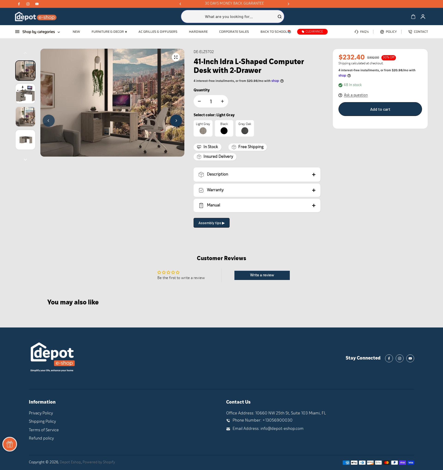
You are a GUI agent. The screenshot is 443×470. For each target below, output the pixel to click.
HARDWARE (198, 31)
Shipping (344, 63)
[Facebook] (19, 4)
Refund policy (41, 438)
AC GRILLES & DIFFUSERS (157, 31)
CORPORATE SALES (234, 31)
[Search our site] (280, 16)
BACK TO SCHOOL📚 (275, 31)
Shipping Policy (42, 421)
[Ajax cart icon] (413, 16)
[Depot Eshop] (36, 16)
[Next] (288, 4)
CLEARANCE (314, 31)
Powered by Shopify (99, 462)
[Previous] (180, 4)
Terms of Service (44, 430)
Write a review (262, 275)
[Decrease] (199, 101)
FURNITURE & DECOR (108, 32)
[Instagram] (28, 4)
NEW (76, 31)
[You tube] (37, 4)
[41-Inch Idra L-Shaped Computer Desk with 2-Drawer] (176, 57)
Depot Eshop (70, 462)
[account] (423, 16)
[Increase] (222, 101)
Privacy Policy (41, 413)
